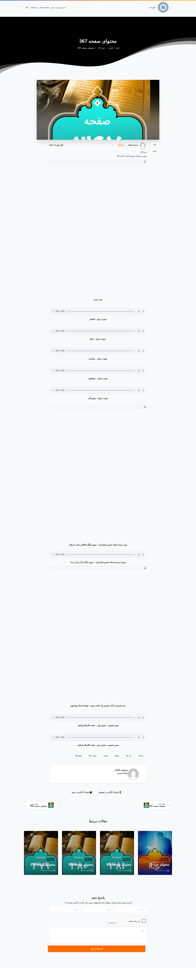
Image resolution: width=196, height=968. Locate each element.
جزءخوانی (34, 7)
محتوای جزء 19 (159, 864)
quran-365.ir (122, 773)
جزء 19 (101, 48)
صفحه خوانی (44, 7)
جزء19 (117, 756)
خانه (117, 48)
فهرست (152, 7)
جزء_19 (129, 756)
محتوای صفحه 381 (118, 864)
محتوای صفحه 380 (80, 864)
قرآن (111, 48)
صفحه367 (78, 756)
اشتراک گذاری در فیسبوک (108, 792)
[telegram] (27, 7)
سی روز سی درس (58, 7)
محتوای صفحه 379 (42, 864)
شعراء (106, 756)
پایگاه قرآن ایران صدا (79, 562)
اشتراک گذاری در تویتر (80, 792)
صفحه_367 (93, 756)
